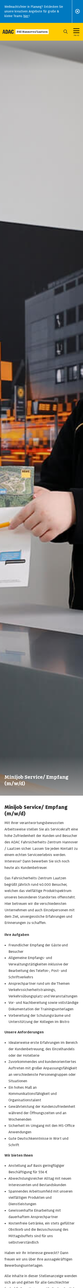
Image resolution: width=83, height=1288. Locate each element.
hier (26, 16)
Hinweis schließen (77, 11)
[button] (65, 32)
